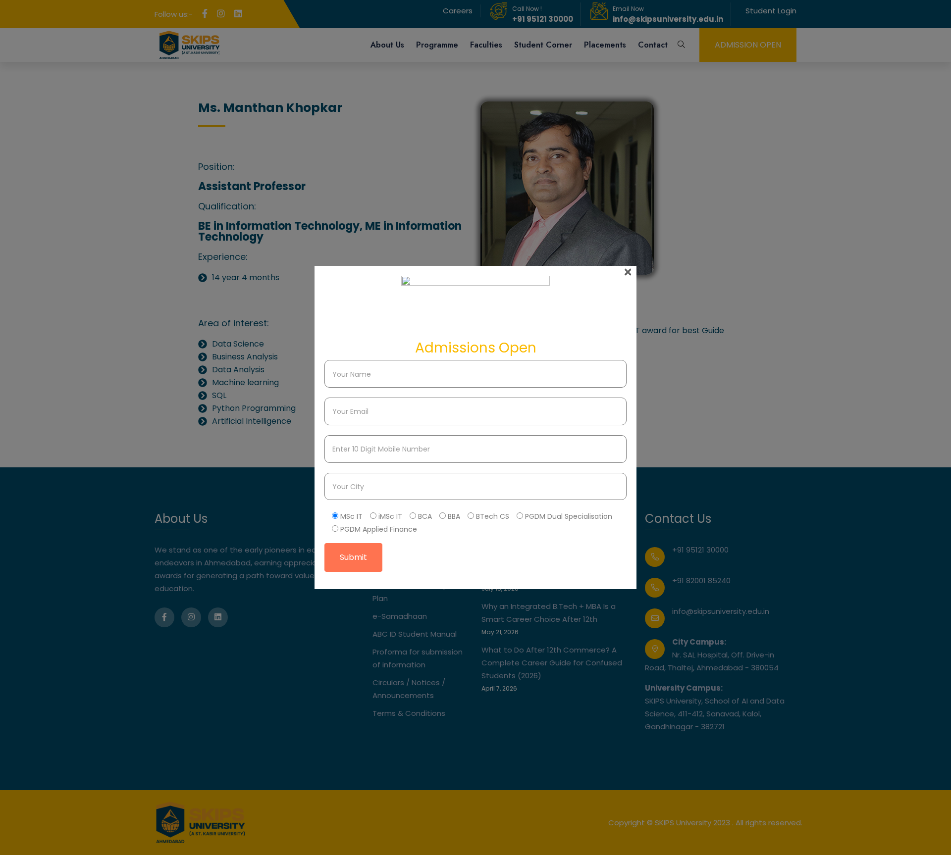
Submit (353, 557)
